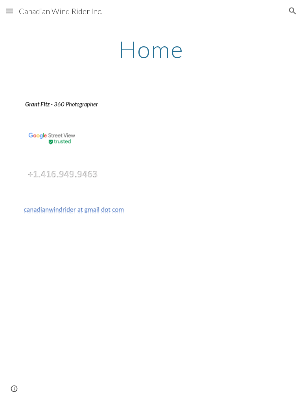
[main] (151, 49)
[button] (9, 11)
